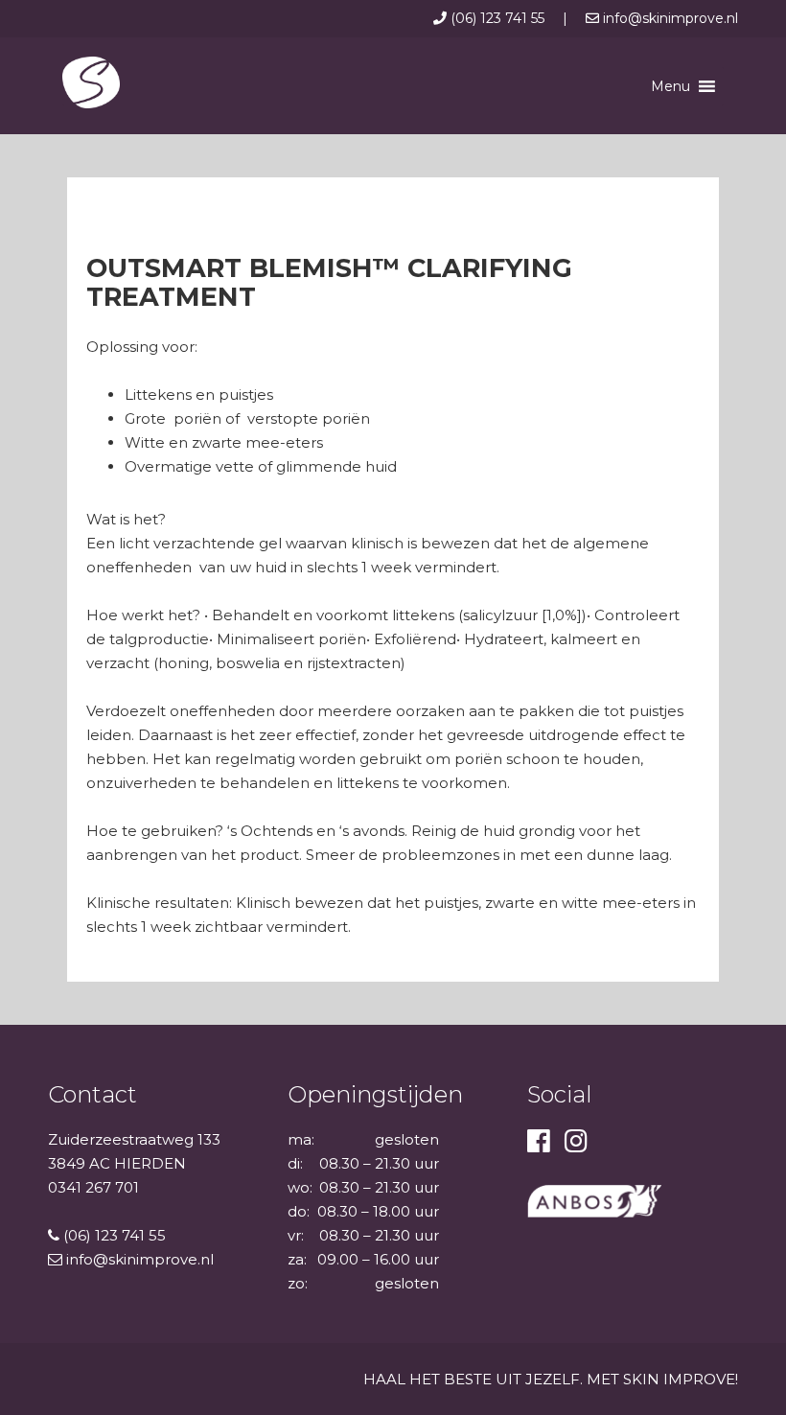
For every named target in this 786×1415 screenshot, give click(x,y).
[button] (670, 86)
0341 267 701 (93, 1187)
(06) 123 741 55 (497, 18)
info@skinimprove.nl (668, 18)
